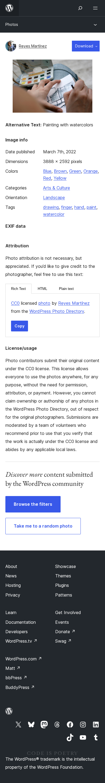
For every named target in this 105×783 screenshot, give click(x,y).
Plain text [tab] (66, 289)
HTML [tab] (42, 289)
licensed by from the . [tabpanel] (50, 307)
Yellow (60, 178)
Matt (12, 668)
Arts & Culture (56, 187)
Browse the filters (33, 504)
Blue (47, 171)
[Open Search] (80, 8)
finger (66, 207)
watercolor (53, 214)
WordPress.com (23, 658)
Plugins (62, 585)
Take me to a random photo (43, 526)
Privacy (12, 595)
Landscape (54, 197)
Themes (63, 575)
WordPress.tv (21, 641)
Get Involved (68, 612)
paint (91, 207)
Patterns (63, 595)
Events (62, 622)
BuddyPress (20, 687)
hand (79, 207)
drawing (51, 207)
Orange (90, 171)
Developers (16, 631)
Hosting (13, 585)
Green (75, 171)
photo (44, 303)
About (11, 566)
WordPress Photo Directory (56, 311)
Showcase (65, 566)
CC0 (15, 303)
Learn (10, 612)
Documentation (20, 622)
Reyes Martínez (33, 46)
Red (47, 178)
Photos (11, 24)
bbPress (16, 677)
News (11, 575)
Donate (65, 631)
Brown (60, 171)
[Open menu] (96, 8)
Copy (19, 326)
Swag (63, 641)
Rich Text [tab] (18, 289)
